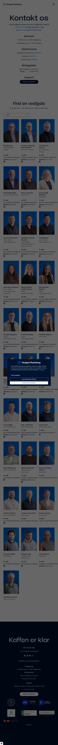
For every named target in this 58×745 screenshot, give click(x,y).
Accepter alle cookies (29, 383)
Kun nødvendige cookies (29, 379)
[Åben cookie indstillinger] (1, 743)
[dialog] (29, 372)
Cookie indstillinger (15, 375)
